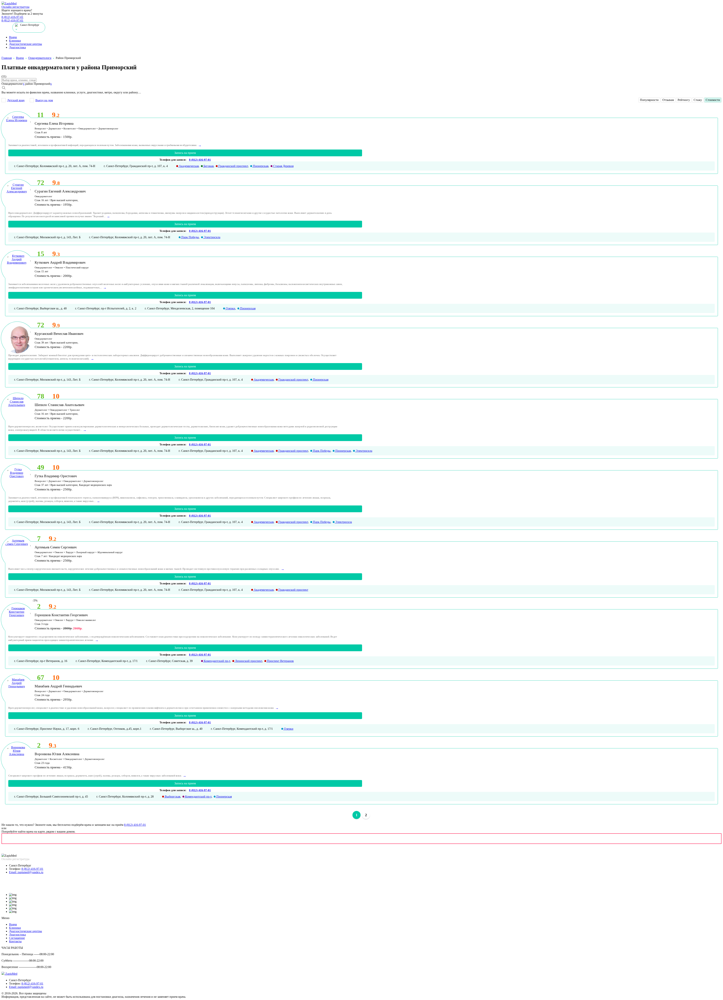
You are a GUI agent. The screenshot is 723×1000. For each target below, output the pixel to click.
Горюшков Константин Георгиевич (61, 615)
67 (40, 677)
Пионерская (260, 166)
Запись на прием (185, 152)
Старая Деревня (283, 166)
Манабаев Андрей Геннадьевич (58, 686)
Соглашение (17, 938)
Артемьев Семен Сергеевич (56, 547)
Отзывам (668, 100)
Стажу (698, 100)
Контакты (15, 941)
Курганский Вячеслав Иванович (59, 334)
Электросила (211, 237)
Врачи (13, 37)
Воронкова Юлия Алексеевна (57, 754)
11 (40, 115)
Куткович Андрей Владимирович (60, 262)
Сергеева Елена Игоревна (54, 123)
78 (40, 396)
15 (40, 254)
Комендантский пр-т (216, 661)
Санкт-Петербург (20, 865)
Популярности (649, 100)
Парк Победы (190, 237)
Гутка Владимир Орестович (56, 476)
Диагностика (17, 47)
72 (40, 182)
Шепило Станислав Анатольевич (59, 405)
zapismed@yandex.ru (26, 872)
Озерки (230, 308)
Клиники (15, 40)
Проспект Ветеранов (280, 661)
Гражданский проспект (233, 166)
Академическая (188, 166)
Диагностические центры (25, 44)
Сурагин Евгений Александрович (60, 191)
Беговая (208, 166)
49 (40, 467)
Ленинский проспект (248, 661)
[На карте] (361, 839)
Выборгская (172, 796)
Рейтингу (684, 100)
